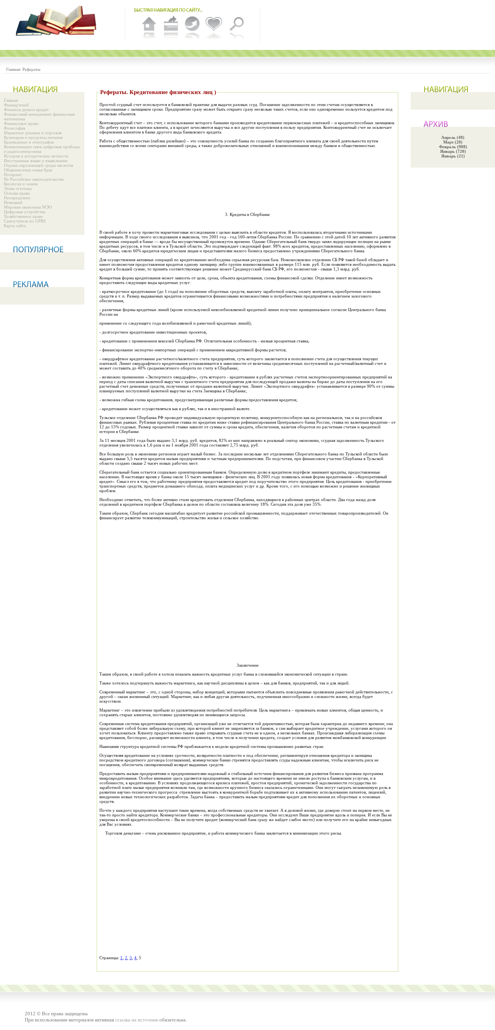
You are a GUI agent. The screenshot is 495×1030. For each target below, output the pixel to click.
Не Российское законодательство (34, 179)
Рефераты (31, 69)
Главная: (13, 69)
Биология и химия (21, 183)
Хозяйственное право (23, 216)
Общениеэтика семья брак (28, 170)
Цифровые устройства (24, 211)
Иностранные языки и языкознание (36, 160)
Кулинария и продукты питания (33, 137)
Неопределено (17, 197)
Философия (14, 128)
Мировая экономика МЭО (28, 207)
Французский (16, 105)
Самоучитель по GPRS (25, 221)
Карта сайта (15, 225)
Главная (11, 100)
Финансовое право (21, 123)
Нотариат (13, 174)
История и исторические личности (36, 156)
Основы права (17, 193)
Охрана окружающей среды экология (38, 165)
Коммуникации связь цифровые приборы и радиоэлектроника (42, 149)
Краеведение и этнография (29, 142)
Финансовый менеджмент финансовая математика (39, 116)
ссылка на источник (136, 1020)
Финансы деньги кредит (26, 109)
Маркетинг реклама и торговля (32, 132)
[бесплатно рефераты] (58, 21)
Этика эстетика (18, 188)
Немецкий (13, 202)
